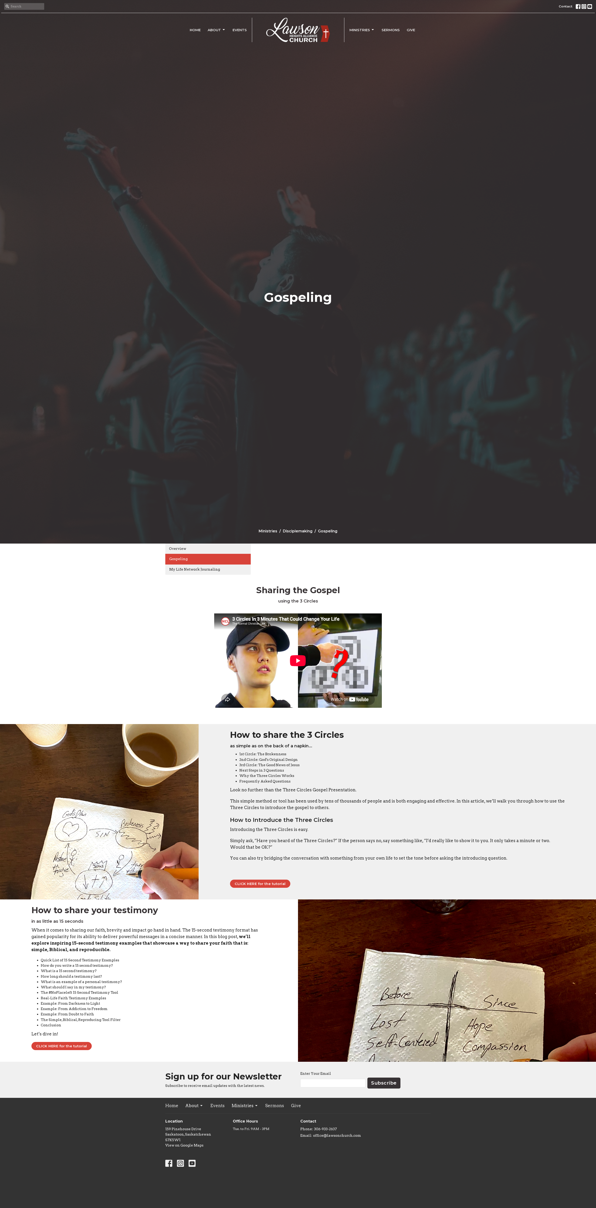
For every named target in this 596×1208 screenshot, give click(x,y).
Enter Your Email (315, 1074)
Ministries (359, 30)
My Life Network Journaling (194, 569)
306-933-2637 (325, 1129)
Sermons (391, 30)
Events (240, 30)
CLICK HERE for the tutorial (260, 883)
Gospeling (178, 559)
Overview (177, 549)
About (214, 30)
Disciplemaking (297, 531)
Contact (565, 6)
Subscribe (384, 1083)
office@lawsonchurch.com (337, 1135)
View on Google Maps (184, 1145)
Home (195, 30)
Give (411, 30)
